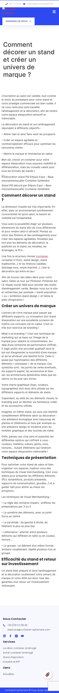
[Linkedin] (4, 636)
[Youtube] (22, 636)
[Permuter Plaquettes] (47, 674)
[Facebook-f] (10, 636)
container (42, 256)
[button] (54, 11)
